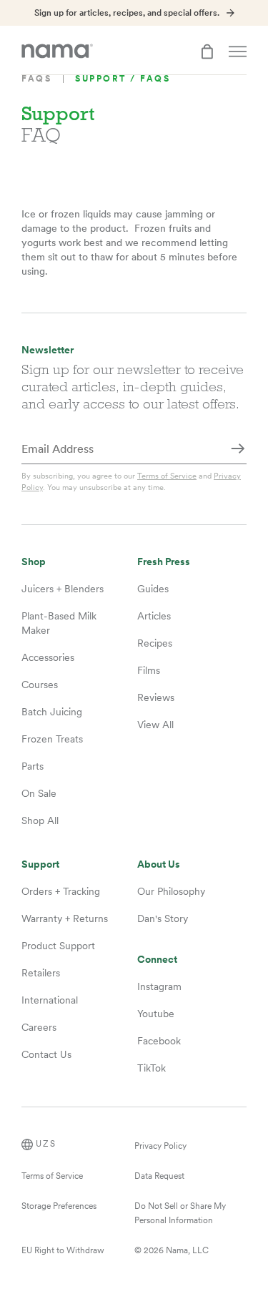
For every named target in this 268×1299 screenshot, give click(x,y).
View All (155, 724)
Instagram (159, 986)
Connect (157, 959)
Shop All (40, 820)
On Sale (38, 793)
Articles (154, 616)
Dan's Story (162, 918)
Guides (153, 588)
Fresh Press (163, 562)
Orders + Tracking (60, 891)
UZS (46, 1144)
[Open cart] (207, 51)
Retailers (40, 973)
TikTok (151, 1068)
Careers (38, 1027)
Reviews (155, 697)
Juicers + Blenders (62, 588)
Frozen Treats (52, 739)
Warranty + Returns (64, 918)
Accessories (47, 657)
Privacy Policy (160, 1146)
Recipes (154, 643)
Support (40, 864)
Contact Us (46, 1054)
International (49, 1000)
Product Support (58, 945)
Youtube (155, 1013)
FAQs (36, 79)
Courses (39, 684)
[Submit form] (238, 450)
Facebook (159, 1040)
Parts (32, 766)
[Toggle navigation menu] (238, 51)
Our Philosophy (171, 891)
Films (148, 670)
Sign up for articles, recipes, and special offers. (126, 13)
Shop (33, 562)
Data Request (159, 1176)
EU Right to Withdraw (62, 1250)
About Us (158, 864)
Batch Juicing (51, 711)
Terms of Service (167, 476)
